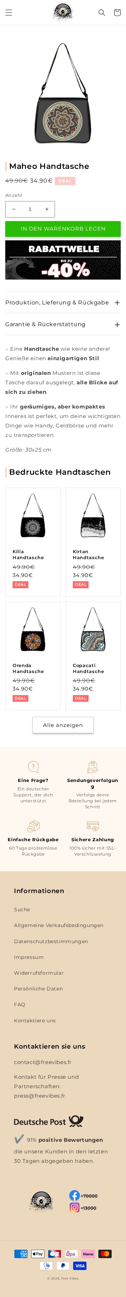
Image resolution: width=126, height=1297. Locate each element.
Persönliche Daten (38, 989)
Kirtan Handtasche (88, 554)
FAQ (20, 1004)
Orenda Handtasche (28, 668)
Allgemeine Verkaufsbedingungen (59, 925)
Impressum (29, 957)
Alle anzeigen (63, 725)
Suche (22, 909)
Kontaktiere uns (35, 1020)
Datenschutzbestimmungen (51, 941)
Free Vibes (70, 1278)
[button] (8, 12)
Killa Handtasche (28, 554)
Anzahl (13, 195)
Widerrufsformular (39, 973)
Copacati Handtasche (88, 668)
